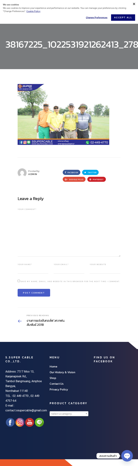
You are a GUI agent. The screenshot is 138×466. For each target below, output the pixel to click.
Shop (53, 378)
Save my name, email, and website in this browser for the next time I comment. (70, 281)
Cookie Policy (33, 11)
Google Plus (75, 179)
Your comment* (27, 209)
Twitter (91, 172)
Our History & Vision (62, 372)
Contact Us (56, 383)
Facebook (72, 172)
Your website (98, 264)
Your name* (25, 264)
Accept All (123, 17)
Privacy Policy (59, 389)
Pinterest (98, 179)
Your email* (61, 264)
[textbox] (69, 413)
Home (53, 366)
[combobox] (69, 413)
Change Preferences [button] (96, 17)
